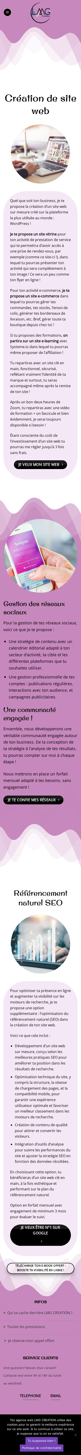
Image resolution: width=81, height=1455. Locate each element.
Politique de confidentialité (41, 1448)
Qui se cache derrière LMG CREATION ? (37, 1312)
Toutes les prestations (24, 1326)
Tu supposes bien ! (42, 1440)
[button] (7, 12)
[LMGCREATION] (40, 12)
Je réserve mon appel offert (29, 1340)
